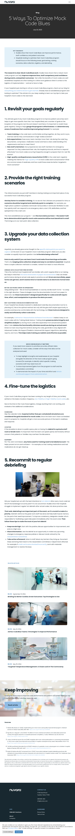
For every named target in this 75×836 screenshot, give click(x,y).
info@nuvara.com (42, 801)
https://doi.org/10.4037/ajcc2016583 (39, 729)
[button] (70, 2)
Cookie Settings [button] (8, 832)
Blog (37, 13)
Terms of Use (40, 814)
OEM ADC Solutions (15, 812)
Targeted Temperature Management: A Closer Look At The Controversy (35, 667)
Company (12, 818)
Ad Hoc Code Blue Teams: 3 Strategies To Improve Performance (32, 632)
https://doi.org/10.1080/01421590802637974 (38, 748)
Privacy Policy (41, 812)
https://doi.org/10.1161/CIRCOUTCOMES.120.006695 (31, 755)
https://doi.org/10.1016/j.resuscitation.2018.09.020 (21, 743)
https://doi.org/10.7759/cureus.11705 (17, 736)
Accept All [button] (19, 832)
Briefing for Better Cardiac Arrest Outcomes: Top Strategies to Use (33, 597)
